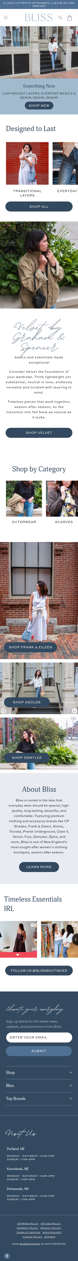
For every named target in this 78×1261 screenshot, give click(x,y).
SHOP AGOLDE (27, 702)
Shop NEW (39, 105)
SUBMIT (38, 1051)
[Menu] (6, 17)
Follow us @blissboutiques (39, 970)
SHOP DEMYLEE (27, 757)
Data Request (52, 1232)
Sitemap (49, 1236)
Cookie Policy (32, 1236)
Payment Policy (27, 1228)
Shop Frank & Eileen (30, 647)
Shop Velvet (39, 432)
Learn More (39, 867)
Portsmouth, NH (18, 1189)
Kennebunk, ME (17, 1169)
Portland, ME (15, 1149)
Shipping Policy (28, 1223)
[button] (60, 17)
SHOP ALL (39, 206)
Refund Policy (51, 1223)
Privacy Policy (50, 1228)
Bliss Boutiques (30, 1243)
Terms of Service (28, 1232)
